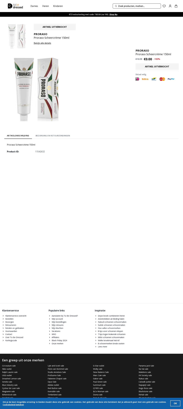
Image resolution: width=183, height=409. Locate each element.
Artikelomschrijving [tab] (18, 135)
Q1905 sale (98, 388)
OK (175, 403)
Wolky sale (97, 369)
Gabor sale (97, 378)
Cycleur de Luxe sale (11, 388)
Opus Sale (52, 381)
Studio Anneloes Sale (57, 372)
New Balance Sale (101, 372)
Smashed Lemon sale (11, 378)
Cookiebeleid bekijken (13, 404)
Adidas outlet (53, 385)
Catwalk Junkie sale (147, 381)
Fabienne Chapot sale (57, 378)
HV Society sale (145, 375)
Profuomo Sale (54, 375)
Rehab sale (143, 394)
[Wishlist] (164, 6)
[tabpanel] (91, 148)
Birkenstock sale (9, 394)
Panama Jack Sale (146, 365)
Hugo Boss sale (145, 388)
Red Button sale (55, 388)
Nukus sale (143, 378)
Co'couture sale (9, 365)
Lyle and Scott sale (56, 365)
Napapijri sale (144, 385)
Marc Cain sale (99, 375)
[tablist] (38, 136)
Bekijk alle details (42, 43)
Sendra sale (7, 381)
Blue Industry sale (10, 385)
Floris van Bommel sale (58, 369)
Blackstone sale (145, 391)
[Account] (170, 6)
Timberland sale (54, 394)
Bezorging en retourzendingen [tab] (53, 135)
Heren (45, 5)
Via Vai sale (143, 369)
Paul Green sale (100, 381)
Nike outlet (7, 369)
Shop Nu (113, 14)
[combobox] (137, 6)
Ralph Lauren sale (10, 372)
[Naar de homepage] (15, 6)
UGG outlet (7, 375)
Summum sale (99, 385)
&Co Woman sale (100, 391)
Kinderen (58, 5)
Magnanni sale (8, 391)
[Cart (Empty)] (176, 6)
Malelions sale (145, 372)
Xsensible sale (54, 391)
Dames (34, 5)
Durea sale (97, 394)
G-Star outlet (98, 365)
